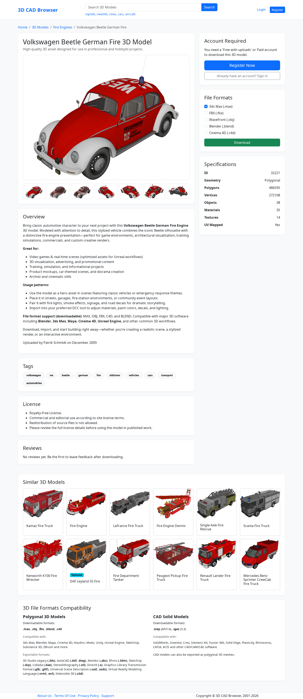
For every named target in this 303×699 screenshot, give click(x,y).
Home (22, 27)
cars (121, 14)
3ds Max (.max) (221, 106)
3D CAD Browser (38, 9)
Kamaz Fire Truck (39, 525)
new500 (102, 14)
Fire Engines (62, 27)
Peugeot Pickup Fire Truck (172, 577)
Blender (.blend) (221, 126)
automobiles (34, 383)
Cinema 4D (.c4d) (222, 133)
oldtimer (114, 375)
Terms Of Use (64, 695)
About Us (44, 695)
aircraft (130, 14)
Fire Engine (78, 525)
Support (107, 695)
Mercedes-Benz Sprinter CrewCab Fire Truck (257, 579)
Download (242, 142)
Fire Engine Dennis (171, 525)
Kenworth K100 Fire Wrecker (41, 577)
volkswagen (33, 375)
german (83, 375)
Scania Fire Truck (256, 525)
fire (99, 375)
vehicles (134, 375)
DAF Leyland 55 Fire (85, 581)
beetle (66, 375)
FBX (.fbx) (216, 113)
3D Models (40, 27)
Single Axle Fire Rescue (211, 527)
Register (277, 10)
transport (167, 375)
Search (209, 7)
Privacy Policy (88, 695)
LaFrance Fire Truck (128, 525)
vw (51, 375)
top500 (90, 14)
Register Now (242, 65)
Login (261, 9)
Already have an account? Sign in (242, 76)
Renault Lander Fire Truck (215, 577)
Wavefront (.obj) (221, 119)
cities (112, 14)
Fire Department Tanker (126, 577)
